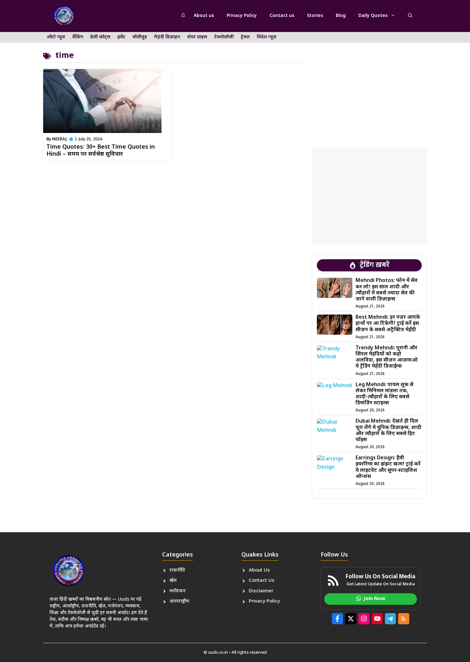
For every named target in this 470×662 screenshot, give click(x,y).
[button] (410, 16)
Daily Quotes (373, 16)
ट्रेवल (245, 37)
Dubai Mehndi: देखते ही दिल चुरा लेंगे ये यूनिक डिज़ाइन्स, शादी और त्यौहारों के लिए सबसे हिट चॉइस (388, 430)
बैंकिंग (77, 37)
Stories (315, 16)
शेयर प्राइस (197, 37)
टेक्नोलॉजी (224, 37)
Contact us (282, 16)
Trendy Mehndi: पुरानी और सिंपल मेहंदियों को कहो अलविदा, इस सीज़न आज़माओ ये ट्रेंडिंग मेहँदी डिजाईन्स (387, 357)
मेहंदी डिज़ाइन (167, 37)
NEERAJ (59, 139)
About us (204, 16)
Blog (341, 16)
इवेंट (121, 37)
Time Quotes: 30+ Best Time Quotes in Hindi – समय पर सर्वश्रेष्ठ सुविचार (100, 151)
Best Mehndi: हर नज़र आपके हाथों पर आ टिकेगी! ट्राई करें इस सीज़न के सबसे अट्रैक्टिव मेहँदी (388, 323)
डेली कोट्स (100, 37)
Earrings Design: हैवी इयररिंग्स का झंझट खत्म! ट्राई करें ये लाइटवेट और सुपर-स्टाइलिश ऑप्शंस (388, 467)
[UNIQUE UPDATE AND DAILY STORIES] (64, 16)
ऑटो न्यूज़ (56, 37)
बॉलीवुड (139, 37)
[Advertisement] (369, 84)
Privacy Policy (242, 16)
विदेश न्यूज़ (267, 37)
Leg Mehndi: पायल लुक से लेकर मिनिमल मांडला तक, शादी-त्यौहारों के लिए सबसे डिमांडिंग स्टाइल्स (384, 394)
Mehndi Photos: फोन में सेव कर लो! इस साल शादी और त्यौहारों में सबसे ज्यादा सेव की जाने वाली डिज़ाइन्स (387, 290)
